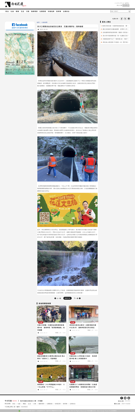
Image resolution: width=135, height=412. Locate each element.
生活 (29, 404)
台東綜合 (72, 404)
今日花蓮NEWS (91, 411)
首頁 (38, 22)
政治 (13, 404)
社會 (19, 404)
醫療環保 (41, 404)
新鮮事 (65, 404)
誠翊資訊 (113, 411)
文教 (34, 404)
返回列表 (67, 298)
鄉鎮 (24, 404)
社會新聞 (44, 22)
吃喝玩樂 (58, 404)
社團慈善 (49, 404)
